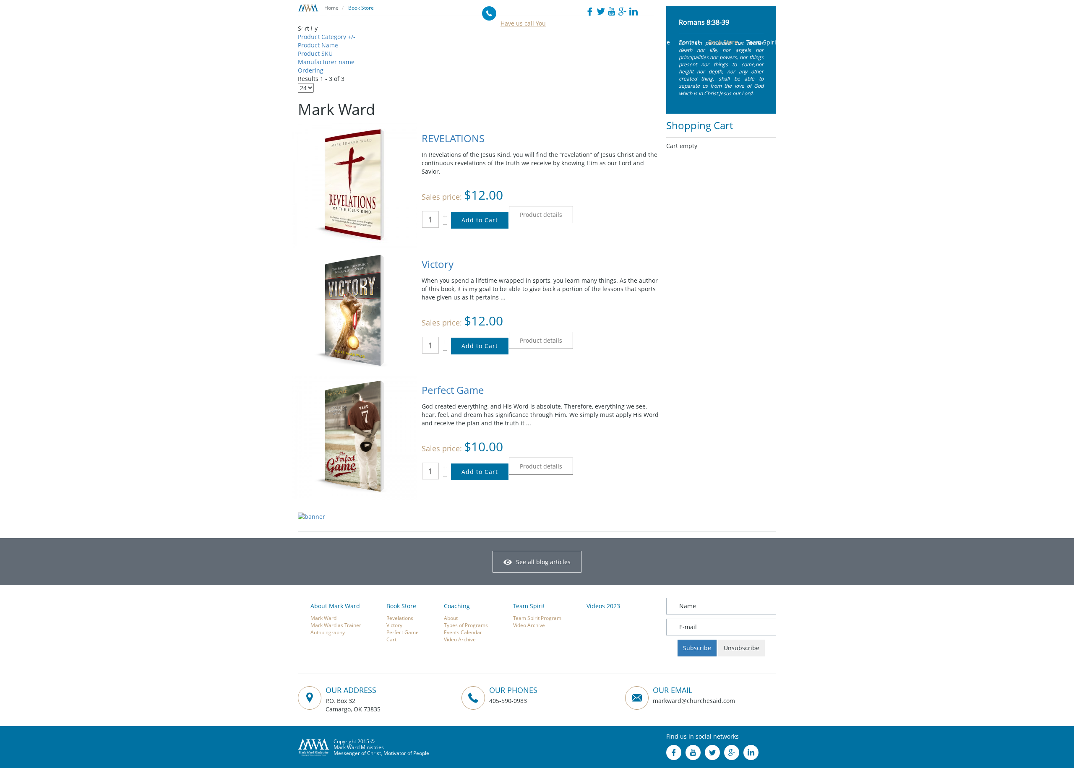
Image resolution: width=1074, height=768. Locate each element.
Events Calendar (463, 632)
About (451, 617)
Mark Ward (323, 617)
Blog (433, 42)
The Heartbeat (467, 42)
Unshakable (653, 42)
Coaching (457, 606)
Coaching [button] (554, 42)
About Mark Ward (335, 606)
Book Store (723, 42)
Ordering (310, 70)
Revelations (399, 617)
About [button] (409, 42)
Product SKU (315, 53)
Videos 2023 (603, 606)
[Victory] (354, 310)
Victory (438, 264)
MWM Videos (514, 42)
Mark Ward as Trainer (335, 625)
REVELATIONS (453, 138)
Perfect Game (453, 390)
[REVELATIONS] (354, 184)
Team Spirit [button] (762, 42)
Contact (689, 42)
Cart (391, 639)
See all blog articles (543, 562)
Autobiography (327, 632)
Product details (541, 215)
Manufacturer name (326, 62)
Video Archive (460, 639)
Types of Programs (466, 625)
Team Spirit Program (537, 617)
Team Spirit (529, 606)
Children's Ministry (601, 42)
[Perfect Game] (354, 436)
